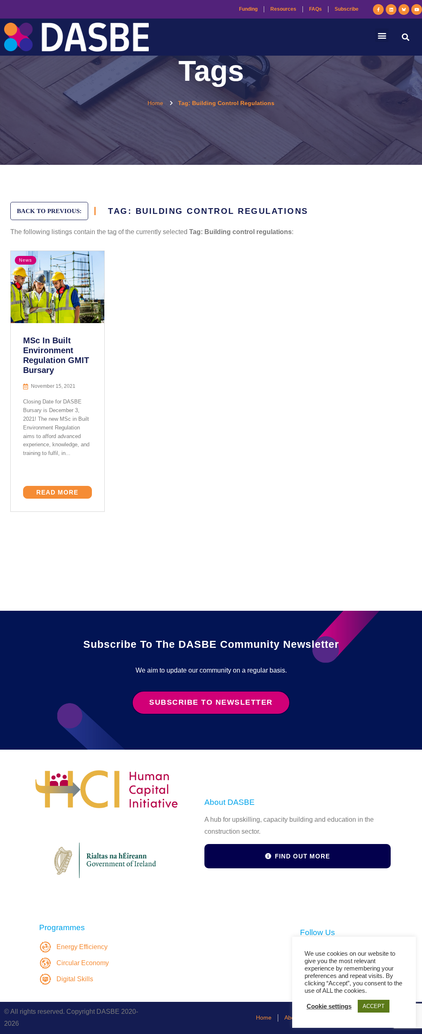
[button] (382, 35)
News (25, 260)
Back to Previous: (49, 211)
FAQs (315, 9)
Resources (283, 9)
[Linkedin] (391, 9)
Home (264, 1017)
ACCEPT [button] (373, 1006)
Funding (248, 9)
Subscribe (347, 9)
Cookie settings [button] (329, 1006)
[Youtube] (416, 9)
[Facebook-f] (378, 9)
